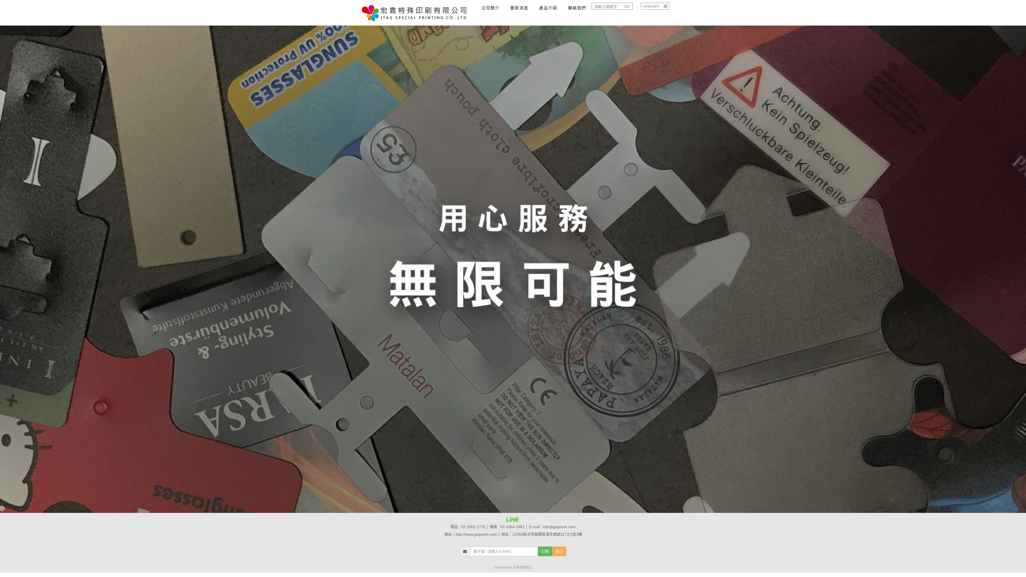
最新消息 (519, 8)
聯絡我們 (577, 8)
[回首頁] (414, 8)
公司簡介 (490, 8)
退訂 (559, 551)
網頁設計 (525, 567)
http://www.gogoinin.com (476, 534)
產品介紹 (548, 8)
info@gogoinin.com (559, 527)
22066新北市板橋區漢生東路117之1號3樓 (547, 534)
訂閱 (545, 551)
